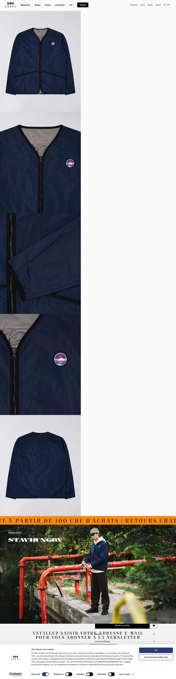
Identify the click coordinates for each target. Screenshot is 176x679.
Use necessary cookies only (156, 657)
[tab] (73, 5)
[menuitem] (25, 4)
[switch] (68, 674)
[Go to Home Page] (10, 4)
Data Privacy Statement (108, 662)
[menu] (54, 5)
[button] (167, 4)
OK (156, 650)
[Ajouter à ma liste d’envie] (154, 625)
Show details (124, 674)
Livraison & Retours (102, 641)
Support (158, 5)
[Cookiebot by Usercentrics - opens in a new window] (15, 674)
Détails (97, 634)
